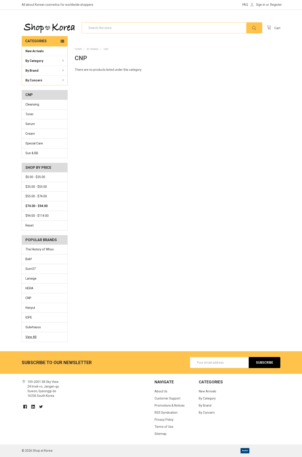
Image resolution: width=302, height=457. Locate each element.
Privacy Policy (164, 419)
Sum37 (30, 269)
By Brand (31, 70)
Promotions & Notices (170, 405)
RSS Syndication (166, 412)
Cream (30, 133)
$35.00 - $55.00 (36, 186)
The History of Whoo (39, 249)
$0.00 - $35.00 (35, 177)
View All (30, 337)
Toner (29, 114)
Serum (30, 124)
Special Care (34, 143)
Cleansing (32, 104)
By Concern (33, 80)
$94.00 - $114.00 (37, 215)
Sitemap (160, 434)
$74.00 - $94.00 (36, 206)
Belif (28, 259)
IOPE (28, 317)
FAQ (245, 4)
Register (276, 4)
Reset (29, 225)
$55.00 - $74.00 (36, 196)
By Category (34, 61)
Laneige (30, 278)
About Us (161, 391)
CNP (28, 298)
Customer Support (167, 398)
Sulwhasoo (33, 327)
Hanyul (30, 307)
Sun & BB (31, 153)
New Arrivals (34, 51)
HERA (29, 288)
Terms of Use (164, 426)
